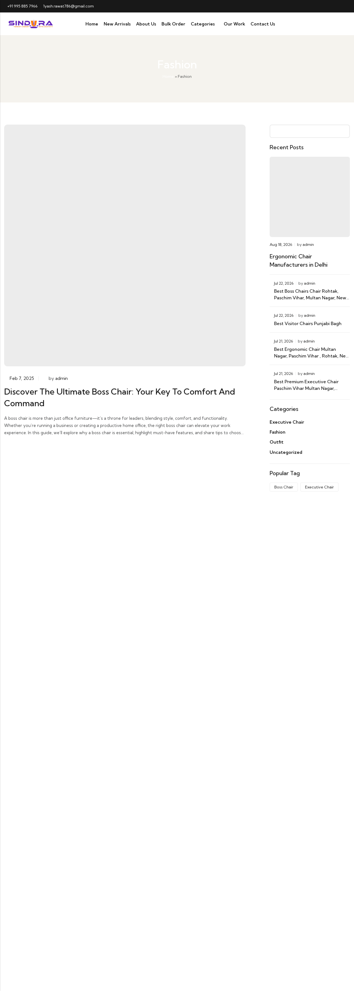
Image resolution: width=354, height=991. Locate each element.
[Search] (324, 23)
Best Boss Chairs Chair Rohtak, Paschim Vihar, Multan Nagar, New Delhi (310, 297)
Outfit (276, 442)
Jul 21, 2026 (283, 341)
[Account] (334, 24)
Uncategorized (286, 452)
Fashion (277, 432)
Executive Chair (287, 422)
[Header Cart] (344, 23)
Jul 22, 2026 (284, 283)
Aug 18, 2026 (281, 244)
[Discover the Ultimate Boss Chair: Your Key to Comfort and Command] (125, 245)
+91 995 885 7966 (22, 6)
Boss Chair (283, 487)
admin (61, 378)
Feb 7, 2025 (22, 378)
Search (343, 131)
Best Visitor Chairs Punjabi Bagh (308, 323)
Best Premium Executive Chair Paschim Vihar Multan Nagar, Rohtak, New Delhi (306, 388)
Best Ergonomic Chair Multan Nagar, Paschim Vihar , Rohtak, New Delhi (311, 355)
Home (168, 76)
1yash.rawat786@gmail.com (68, 6)
